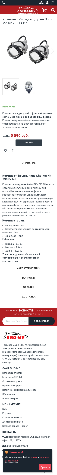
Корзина (6, 413)
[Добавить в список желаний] (5, 150)
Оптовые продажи (12, 381)
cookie (34, 457)
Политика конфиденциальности (19, 390)
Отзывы (28, 287)
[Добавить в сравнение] (12, 150)
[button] (53, 51)
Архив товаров (10, 398)
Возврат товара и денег (15, 426)
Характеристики (28, 268)
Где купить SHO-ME (12, 377)
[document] (28, 460)
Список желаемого (12, 417)
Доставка (28, 296)
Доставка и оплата (12, 421)
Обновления (8, 394)
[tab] (28, 164)
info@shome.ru (20, 446)
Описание (28, 162)
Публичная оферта (12, 385)
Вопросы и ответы (12, 373)
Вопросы (28, 277)
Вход (5, 409)
